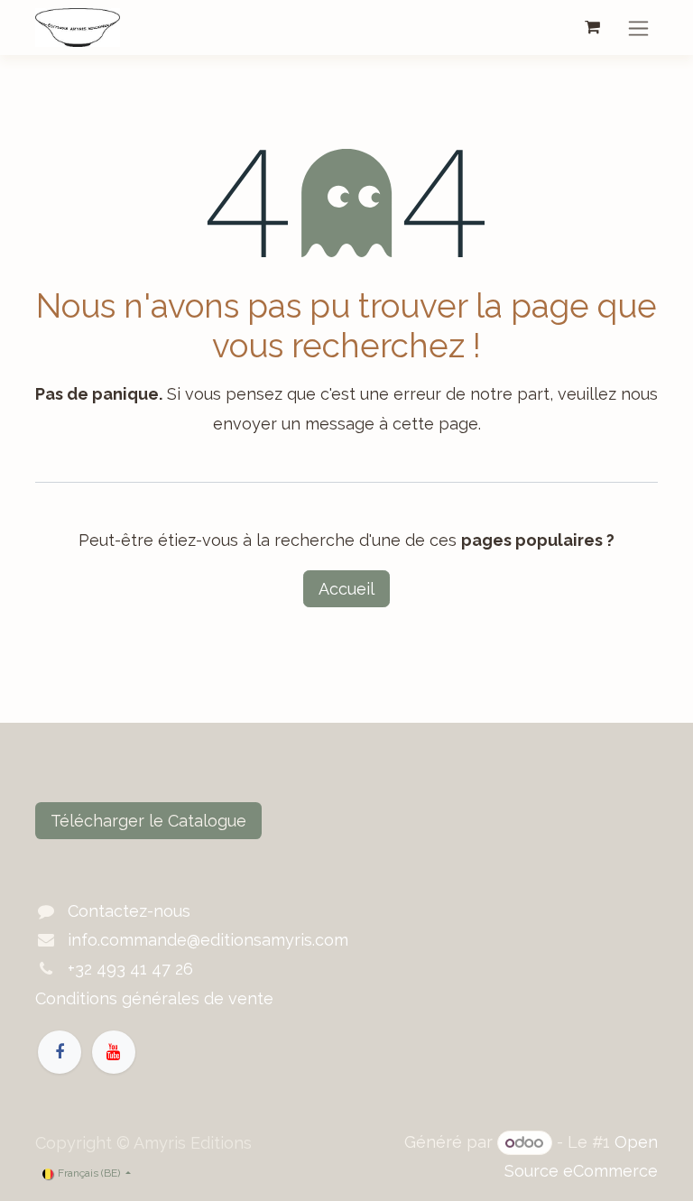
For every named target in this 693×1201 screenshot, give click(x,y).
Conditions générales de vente (154, 998)
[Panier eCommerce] (592, 27)
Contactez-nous (129, 910)
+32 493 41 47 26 (130, 968)
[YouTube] (113, 1052)
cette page (435, 423)
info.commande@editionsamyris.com (208, 939)
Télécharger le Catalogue (148, 820)
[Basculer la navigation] (638, 27)
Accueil (346, 588)
